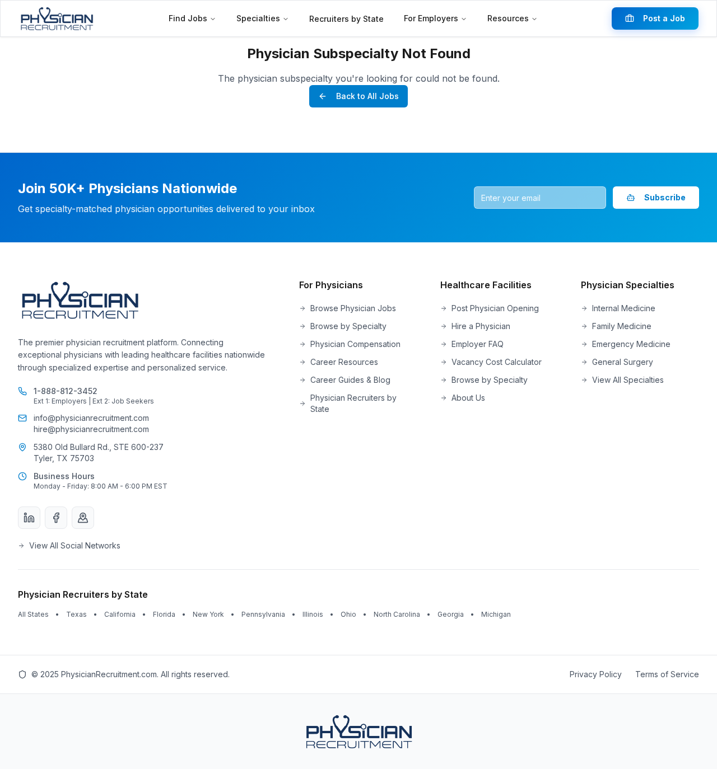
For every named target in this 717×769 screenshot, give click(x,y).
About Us (468, 397)
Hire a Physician (480, 326)
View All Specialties (628, 379)
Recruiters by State (346, 19)
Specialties (258, 18)
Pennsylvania (263, 614)
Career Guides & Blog (350, 379)
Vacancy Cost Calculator (496, 362)
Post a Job (664, 18)
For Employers (431, 18)
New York (208, 614)
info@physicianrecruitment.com (91, 418)
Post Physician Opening (495, 308)
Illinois (312, 614)
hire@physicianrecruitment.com (91, 429)
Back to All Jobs (367, 96)
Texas (76, 614)
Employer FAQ (477, 344)
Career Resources (344, 362)
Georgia (450, 614)
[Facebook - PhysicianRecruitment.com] (56, 518)
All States (33, 614)
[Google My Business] (83, 518)
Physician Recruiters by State (353, 403)
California (120, 614)
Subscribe (665, 197)
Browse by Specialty (348, 326)
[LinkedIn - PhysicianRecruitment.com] (29, 518)
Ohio (348, 614)
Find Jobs (188, 18)
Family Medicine (621, 326)
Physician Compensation (355, 344)
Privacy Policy (596, 674)
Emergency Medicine (631, 344)
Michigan (496, 614)
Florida (164, 614)
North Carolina (397, 614)
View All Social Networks (74, 545)
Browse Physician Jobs (353, 308)
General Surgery (622, 362)
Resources (508, 18)
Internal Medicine (623, 308)
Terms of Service (667, 674)
